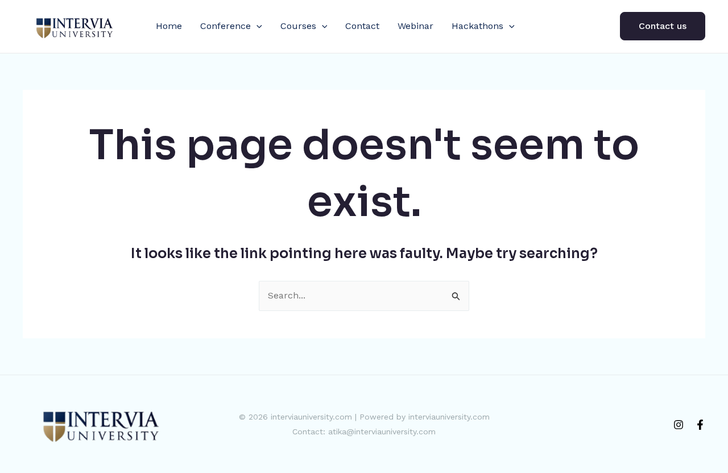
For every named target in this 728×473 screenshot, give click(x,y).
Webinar (415, 25)
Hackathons (477, 25)
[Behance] (678, 425)
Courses (298, 25)
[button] (256, 26)
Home (169, 25)
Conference (225, 25)
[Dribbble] (700, 425)
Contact (362, 25)
